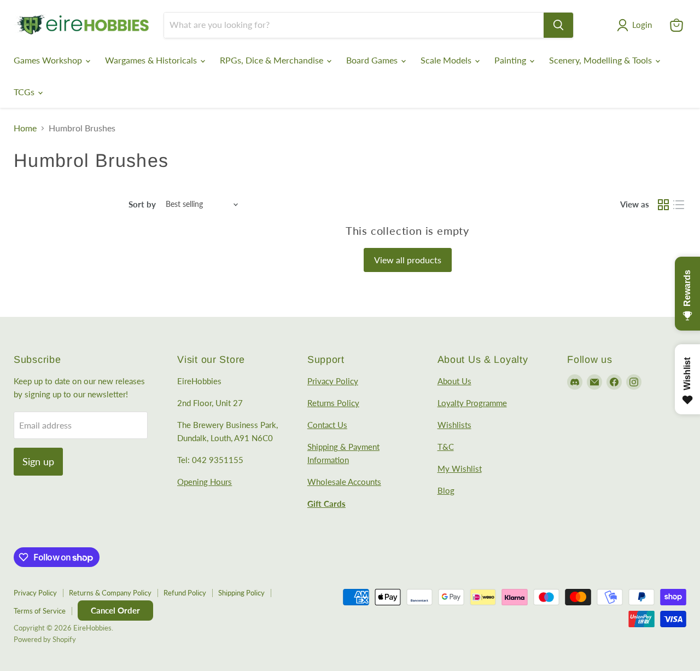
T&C (446, 447)
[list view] (678, 204)
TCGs (25, 91)
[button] (636, 25)
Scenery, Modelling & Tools (601, 60)
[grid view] (663, 204)
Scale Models (447, 60)
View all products (407, 259)
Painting (511, 60)
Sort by (142, 204)
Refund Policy (185, 592)
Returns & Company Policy (110, 592)
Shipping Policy (241, 592)
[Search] (558, 25)
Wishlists (454, 425)
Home (25, 128)
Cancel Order (115, 610)
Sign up (38, 461)
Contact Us (327, 425)
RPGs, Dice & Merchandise (272, 60)
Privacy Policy (332, 381)
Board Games (373, 60)
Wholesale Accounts (344, 482)
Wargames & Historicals (152, 60)
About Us (454, 381)
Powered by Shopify (45, 639)
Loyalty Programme (472, 403)
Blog (446, 490)
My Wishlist (460, 468)
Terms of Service (40, 610)
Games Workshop (49, 60)
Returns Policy (333, 403)
